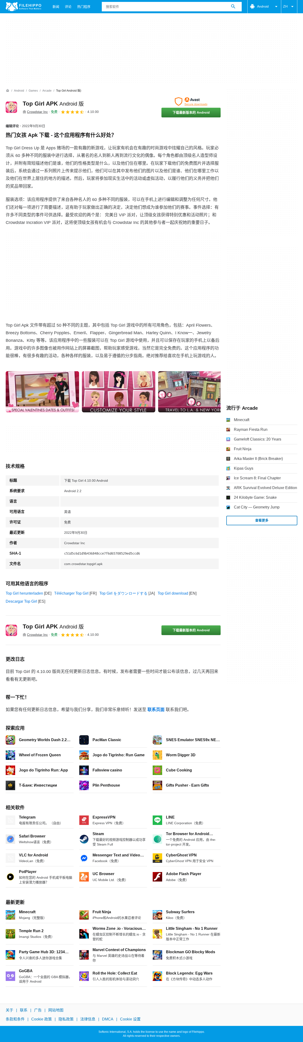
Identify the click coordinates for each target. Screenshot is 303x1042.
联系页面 (156, 709)
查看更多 (261, 520)
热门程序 (83, 7)
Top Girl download (173, 593)
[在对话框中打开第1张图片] (118, 391)
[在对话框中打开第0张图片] (42, 391)
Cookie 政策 (41, 1019)
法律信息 (87, 1019)
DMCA (107, 1019)
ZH (285, 6)
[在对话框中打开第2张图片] (195, 391)
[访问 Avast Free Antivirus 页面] (191, 101)
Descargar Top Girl (21, 601)
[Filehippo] (23, 6)
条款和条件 (15, 1019)
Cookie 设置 (130, 1019)
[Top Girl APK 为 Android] (11, 107)
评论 (68, 7)
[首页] (7, 91)
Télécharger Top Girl (71, 593)
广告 (38, 1010)
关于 (9, 1010)
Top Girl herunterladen (24, 593)
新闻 (56, 7)
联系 (23, 1010)
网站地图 (55, 1010)
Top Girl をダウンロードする (123, 593)
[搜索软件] (233, 6)
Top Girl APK (53, 103)
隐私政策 (66, 1019)
